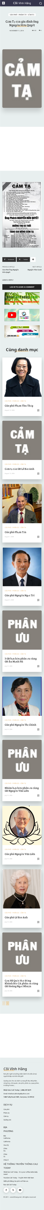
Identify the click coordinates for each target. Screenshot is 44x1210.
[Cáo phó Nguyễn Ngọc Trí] (22, 566)
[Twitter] (13, 1190)
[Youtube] (20, 1190)
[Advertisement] (22, 149)
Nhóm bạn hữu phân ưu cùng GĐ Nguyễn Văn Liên (22, 789)
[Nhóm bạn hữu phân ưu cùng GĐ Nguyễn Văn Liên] (22, 759)
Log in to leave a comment (22, 287)
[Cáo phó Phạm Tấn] (22, 503)
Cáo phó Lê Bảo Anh (16, 917)
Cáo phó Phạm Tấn (15, 532)
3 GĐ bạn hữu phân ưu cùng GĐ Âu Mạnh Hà (21, 660)
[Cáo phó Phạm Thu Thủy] (22, 377)
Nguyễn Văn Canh (35, 270)
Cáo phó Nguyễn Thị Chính (20, 724)
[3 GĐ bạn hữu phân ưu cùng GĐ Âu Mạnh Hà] (22, 630)
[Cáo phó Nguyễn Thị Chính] (22, 696)
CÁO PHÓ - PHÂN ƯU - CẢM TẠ (22, 14)
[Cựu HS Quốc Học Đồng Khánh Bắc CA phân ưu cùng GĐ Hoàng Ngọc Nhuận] (22, 952)
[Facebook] (6, 1190)
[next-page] (7, 1003)
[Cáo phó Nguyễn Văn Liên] (22, 825)
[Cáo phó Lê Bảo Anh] (22, 888)
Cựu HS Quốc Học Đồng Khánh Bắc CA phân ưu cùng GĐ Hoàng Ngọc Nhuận (21, 983)
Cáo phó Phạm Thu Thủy (19, 405)
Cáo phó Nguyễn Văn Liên (20, 854)
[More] (33, 259)
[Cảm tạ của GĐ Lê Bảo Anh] (22, 440)
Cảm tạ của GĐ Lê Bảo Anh (19, 469)
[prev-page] (3, 1003)
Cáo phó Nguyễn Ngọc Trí (19, 595)
